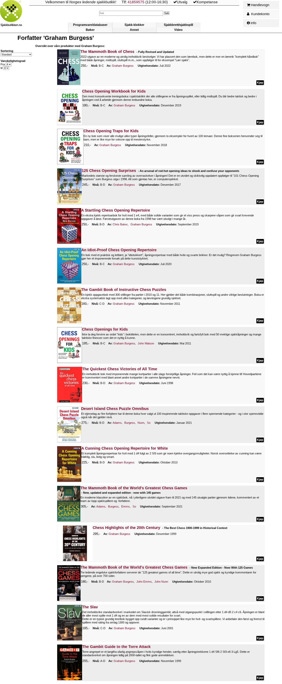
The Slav (90, 607)
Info (253, 23)
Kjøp (260, 82)
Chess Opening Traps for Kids (111, 131)
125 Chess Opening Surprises (109, 170)
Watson (146, 343)
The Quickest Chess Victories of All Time (119, 369)
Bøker (90, 29)
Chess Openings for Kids (105, 329)
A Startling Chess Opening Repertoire (115, 210)
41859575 (136, 2)
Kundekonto (260, 14)
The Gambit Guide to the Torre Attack (116, 647)
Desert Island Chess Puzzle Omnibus (115, 408)
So (148, 422)
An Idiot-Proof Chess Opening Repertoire (119, 250)
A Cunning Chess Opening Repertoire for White (124, 448)
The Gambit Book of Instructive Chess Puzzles (123, 289)
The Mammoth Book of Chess (107, 51)
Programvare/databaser (90, 24)
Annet (134, 29)
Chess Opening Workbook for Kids (114, 91)
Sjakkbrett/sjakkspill (178, 24)
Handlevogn (260, 5)
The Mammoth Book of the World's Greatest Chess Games (133, 488)
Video (178, 29)
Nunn (141, 422)
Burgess (123, 65)
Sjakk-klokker (134, 24)
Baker (120, 224)
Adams (117, 422)
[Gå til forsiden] (14, 16)
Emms (125, 506)
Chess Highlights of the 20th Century (126, 528)
